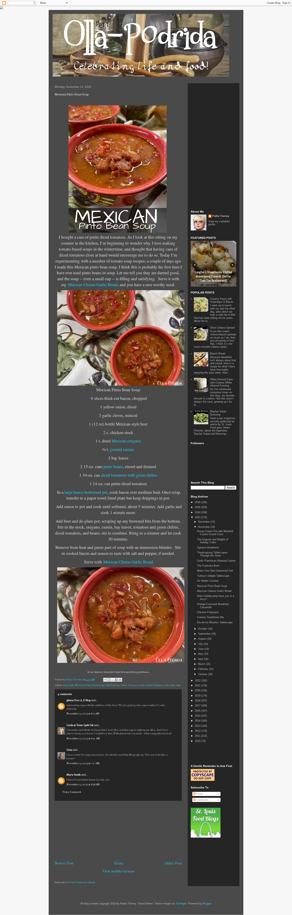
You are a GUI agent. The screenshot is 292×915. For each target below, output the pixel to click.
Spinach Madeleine (208, 547)
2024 (198, 512)
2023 (198, 517)
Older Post (173, 863)
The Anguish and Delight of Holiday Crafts (212, 541)
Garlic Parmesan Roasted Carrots (216, 560)
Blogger (207, 903)
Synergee (181, 903)
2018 (198, 700)
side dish (169, 685)
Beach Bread (217, 353)
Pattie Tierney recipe (133, 685)
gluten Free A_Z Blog (79, 700)
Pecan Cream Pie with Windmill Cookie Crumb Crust (215, 533)
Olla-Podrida (112, 685)
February (203, 668)
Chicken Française (208, 612)
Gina (69, 749)
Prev (194, 264)
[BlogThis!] (109, 680)
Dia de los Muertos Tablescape (215, 622)
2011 (198, 735)
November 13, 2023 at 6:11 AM (83, 713)
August (202, 638)
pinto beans (113, 466)
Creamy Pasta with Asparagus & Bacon (221, 300)
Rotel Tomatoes (154, 685)
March (202, 663)
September (204, 633)
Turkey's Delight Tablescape (213, 575)
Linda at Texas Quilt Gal (80, 725)
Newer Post (64, 863)
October (203, 628)
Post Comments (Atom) (82, 882)
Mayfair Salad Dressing (218, 413)
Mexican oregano (126, 441)
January (203, 674)
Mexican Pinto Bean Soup (89, 685)
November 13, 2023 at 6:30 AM (83, 738)
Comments (202, 799)
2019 (198, 695)
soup (178, 685)
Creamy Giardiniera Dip (210, 617)
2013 (198, 725)
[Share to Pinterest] (120, 680)
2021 (198, 685)
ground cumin (122, 449)
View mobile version (118, 871)
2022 (198, 680)
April (201, 658)
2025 (198, 507)
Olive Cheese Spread (222, 327)
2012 (198, 730)
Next (232, 264)
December (204, 521)
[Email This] (105, 680)
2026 (198, 502)
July (201, 643)
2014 (198, 720)
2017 (198, 705)
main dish (68, 685)
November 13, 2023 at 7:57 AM (83, 763)
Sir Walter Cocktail (208, 580)
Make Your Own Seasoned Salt (215, 570)
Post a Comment (72, 791)
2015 (198, 715)
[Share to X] (113, 680)
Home (119, 863)
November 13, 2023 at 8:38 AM (83, 784)
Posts (199, 793)
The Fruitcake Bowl (208, 565)
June (201, 648)
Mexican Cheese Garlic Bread (93, 284)
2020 (198, 690)
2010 (198, 740)
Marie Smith (74, 774)
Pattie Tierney (220, 216)
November (204, 526)
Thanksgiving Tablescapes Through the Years (212, 554)
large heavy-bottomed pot (85, 492)
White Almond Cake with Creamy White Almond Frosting (221, 382)
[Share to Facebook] (116, 680)
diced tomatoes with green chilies (129, 475)
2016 (198, 710)
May (201, 653)
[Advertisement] (118, 831)
